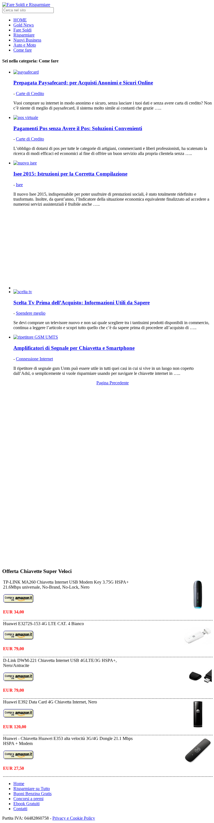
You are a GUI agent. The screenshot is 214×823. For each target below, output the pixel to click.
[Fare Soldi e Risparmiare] (26, 4)
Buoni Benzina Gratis (32, 793)
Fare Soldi (22, 30)
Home (18, 783)
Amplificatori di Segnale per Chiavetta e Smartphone (74, 348)
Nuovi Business (27, 40)
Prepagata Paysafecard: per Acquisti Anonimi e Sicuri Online (83, 83)
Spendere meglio (30, 313)
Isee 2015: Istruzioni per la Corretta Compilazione (70, 174)
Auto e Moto (24, 45)
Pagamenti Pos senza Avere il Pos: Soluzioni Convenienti (77, 128)
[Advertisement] (112, 250)
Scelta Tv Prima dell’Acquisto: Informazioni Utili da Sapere (81, 302)
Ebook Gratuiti (26, 803)
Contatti (20, 808)
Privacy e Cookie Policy (73, 818)
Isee (19, 184)
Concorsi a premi (28, 798)
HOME (20, 20)
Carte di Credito (30, 93)
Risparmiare (24, 35)
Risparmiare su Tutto (31, 788)
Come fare (22, 50)
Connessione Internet (34, 358)
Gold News (23, 25)
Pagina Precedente (112, 382)
